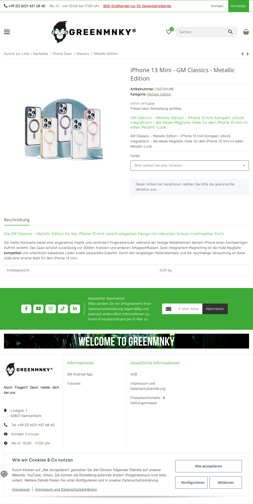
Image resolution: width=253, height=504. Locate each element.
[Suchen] (233, 32)
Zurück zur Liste (16, 54)
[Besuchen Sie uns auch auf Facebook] (26, 309)
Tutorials (74, 383)
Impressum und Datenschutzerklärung (66, 489)
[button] (169, 32)
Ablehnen (226, 482)
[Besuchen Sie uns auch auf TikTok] (63, 309)
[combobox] (189, 165)
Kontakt (217, 6)
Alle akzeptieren (208, 466)
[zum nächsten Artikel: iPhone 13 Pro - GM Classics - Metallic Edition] (242, 54)
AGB (133, 374)
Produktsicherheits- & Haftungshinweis (147, 400)
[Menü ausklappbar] (7, 32)
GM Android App (79, 374)
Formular (32, 434)
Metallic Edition (159, 94)
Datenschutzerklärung (105, 309)
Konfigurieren (193, 482)
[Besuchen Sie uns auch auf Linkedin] (75, 309)
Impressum (21, 489)
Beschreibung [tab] (17, 219)
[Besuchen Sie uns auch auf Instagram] (50, 309)
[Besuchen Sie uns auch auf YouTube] (38, 309)
